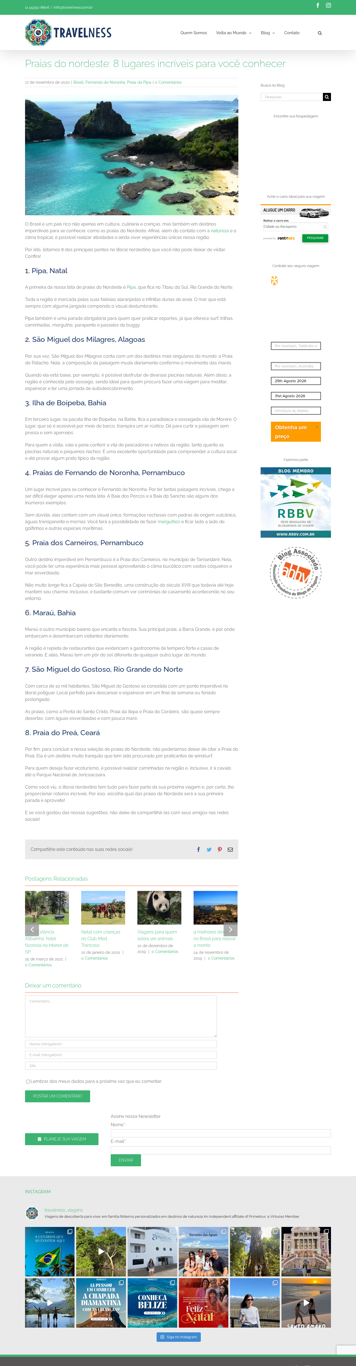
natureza (220, 230)
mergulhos (169, 521)
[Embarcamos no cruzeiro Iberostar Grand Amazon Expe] (152, 1251)
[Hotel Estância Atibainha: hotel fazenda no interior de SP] (47, 907)
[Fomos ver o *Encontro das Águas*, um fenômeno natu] (203, 1251)
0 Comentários (168, 82)
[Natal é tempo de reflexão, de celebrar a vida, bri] (203, 1303)
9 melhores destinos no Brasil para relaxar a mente (215, 938)
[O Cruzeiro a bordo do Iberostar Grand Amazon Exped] (101, 1251)
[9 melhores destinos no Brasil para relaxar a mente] (216, 907)
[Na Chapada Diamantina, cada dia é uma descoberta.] (101, 1303)
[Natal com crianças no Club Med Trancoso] (103, 907)
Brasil (78, 82)
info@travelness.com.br (73, 7)
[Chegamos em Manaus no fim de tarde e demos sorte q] (306, 1251)
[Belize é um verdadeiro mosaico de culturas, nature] (152, 1303)
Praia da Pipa (139, 82)
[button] (320, 32)
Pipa (131, 287)
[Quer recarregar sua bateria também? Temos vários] (50, 1303)
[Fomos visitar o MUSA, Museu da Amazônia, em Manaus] (255, 1251)
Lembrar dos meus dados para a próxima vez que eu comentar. (96, 1081)
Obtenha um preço (291, 431)
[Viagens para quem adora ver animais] (159, 907)
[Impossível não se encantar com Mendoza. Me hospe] (255, 1303)
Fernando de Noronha (105, 82)
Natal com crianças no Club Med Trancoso (100, 938)
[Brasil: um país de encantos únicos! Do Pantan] (50, 1251)
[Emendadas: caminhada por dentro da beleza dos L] (306, 1303)
